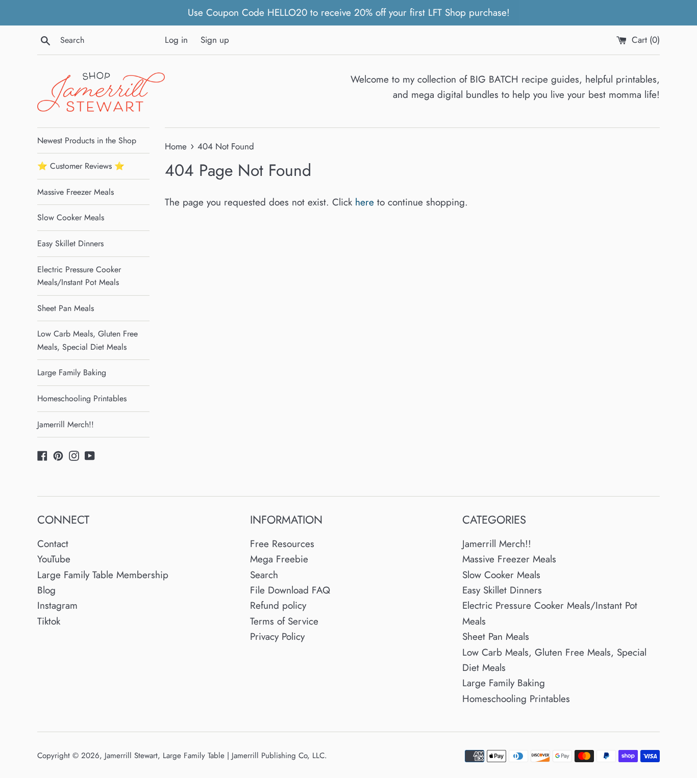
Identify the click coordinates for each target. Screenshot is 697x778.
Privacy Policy (277, 636)
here (364, 202)
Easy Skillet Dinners (70, 243)
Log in (176, 40)
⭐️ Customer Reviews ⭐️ (81, 166)
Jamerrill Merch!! (65, 424)
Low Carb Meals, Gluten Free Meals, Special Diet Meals (87, 340)
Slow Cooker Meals (70, 217)
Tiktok (48, 621)
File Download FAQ (290, 590)
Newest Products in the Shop (86, 140)
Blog (46, 590)
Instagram (57, 605)
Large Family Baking (71, 372)
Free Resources (282, 544)
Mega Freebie (279, 559)
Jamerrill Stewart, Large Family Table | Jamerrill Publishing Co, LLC (215, 755)
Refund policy (278, 605)
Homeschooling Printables (82, 398)
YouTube (53, 559)
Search (264, 575)
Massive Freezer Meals (75, 192)
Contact (52, 544)
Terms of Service (284, 621)
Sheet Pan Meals (65, 308)
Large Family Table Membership (102, 575)
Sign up (215, 40)
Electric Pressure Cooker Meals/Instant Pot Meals (79, 276)
